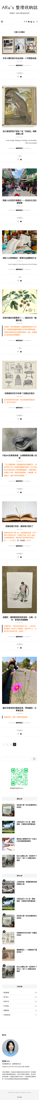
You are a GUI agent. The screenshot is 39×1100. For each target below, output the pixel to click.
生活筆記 (20, 1006)
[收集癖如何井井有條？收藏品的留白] (8, 938)
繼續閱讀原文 (19, 65)
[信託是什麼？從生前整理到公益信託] (8, 810)
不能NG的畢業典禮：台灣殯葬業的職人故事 (19, 456)
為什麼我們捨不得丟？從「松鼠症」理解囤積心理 (19, 132)
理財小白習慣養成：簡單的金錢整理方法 (19, 258)
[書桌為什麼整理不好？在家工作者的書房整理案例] (8, 844)
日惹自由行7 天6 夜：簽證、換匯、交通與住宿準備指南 (27, 823)
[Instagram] (26, 22)
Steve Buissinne (23, 264)
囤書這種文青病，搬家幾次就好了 (20, 526)
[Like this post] (18, 77)
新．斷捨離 (21, 540)
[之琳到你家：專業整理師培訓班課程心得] (8, 887)
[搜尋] (34, 759)
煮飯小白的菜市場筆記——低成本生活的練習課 (20, 201)
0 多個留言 (19, 644)
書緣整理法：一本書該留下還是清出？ (27, 951)
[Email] (29, 22)
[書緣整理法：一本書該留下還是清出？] (8, 955)
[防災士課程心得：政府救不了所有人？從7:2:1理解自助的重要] (8, 861)
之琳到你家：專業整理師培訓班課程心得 (27, 883)
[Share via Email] (21, 77)
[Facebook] (24, 22)
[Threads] (34, 22)
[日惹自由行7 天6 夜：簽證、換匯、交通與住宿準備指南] (8, 827)
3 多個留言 (19, 415)
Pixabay (34, 264)
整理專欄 (20, 992)
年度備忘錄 (20, 1015)
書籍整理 (20, 1010)
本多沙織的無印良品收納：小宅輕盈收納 (19, 58)
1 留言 (19, 156)
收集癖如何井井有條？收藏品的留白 (20, 393)
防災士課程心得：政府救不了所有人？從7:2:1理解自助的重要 (27, 858)
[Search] (37, 22)
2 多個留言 (19, 73)
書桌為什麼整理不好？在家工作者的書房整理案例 (27, 840)
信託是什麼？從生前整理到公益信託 (27, 806)
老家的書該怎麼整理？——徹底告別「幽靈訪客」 (20, 319)
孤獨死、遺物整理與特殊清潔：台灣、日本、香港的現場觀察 (19, 618)
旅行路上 (20, 997)
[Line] (31, 22)
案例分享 (20, 1001)
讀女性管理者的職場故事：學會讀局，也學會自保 (19, 709)
